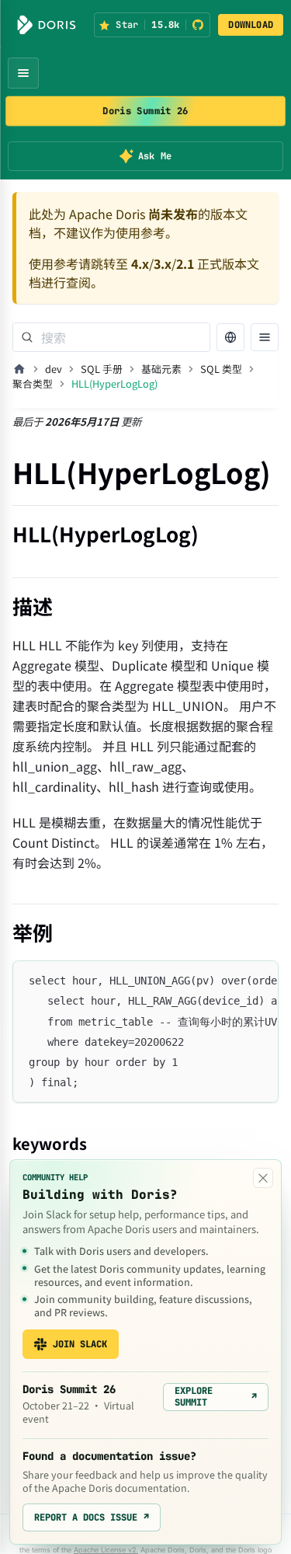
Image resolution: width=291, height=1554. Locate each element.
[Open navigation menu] (23, 73)
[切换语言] (230, 337)
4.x (140, 263)
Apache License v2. (106, 1549)
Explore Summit (216, 1396)
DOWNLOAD (250, 25)
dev (53, 368)
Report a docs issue (91, 1517)
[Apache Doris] (46, 25)
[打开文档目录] (265, 337)
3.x (162, 263)
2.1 (185, 263)
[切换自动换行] (231, 980)
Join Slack (80, 1344)
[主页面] (19, 369)
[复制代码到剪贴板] (259, 980)
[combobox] (111, 337)
